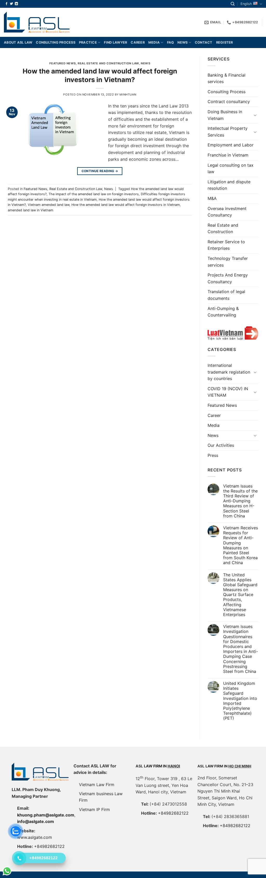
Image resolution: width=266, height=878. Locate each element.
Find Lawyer (115, 42)
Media (154, 42)
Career (138, 42)
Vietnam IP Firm (94, 809)
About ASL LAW (18, 42)
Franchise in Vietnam (228, 155)
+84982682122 (49, 846)
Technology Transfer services (228, 262)
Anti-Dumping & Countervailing (223, 312)
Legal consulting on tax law (231, 168)
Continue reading (100, 171)
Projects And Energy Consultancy (228, 278)
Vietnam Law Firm (96, 784)
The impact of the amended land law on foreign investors (94, 194)
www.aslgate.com (34, 837)
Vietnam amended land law (48, 205)
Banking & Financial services (226, 78)
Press (213, 455)
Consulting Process (226, 91)
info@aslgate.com (35, 821)
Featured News (62, 63)
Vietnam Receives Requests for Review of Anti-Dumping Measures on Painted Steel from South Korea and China (240, 545)
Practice (88, 42)
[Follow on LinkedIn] (16, 4)
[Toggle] (255, 115)
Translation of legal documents (226, 295)
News (182, 42)
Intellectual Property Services (228, 132)
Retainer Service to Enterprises (226, 245)
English (246, 4)
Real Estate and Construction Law (108, 63)
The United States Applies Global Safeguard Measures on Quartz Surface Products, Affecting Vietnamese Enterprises (240, 594)
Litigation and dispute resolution (229, 185)
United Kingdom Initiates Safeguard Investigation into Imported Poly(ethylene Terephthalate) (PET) (240, 701)
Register (224, 42)
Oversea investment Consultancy (227, 212)
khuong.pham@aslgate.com (45, 815)
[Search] (233, 4)
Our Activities (221, 445)
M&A (212, 198)
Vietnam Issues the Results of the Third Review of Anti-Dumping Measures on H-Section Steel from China (240, 501)
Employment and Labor (231, 144)
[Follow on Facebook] (6, 4)
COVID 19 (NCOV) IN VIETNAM (228, 392)
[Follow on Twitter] (11, 4)
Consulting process (55, 42)
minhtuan (127, 94)
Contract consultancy (229, 101)
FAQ (170, 42)
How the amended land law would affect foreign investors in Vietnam (125, 205)
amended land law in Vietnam (30, 210)
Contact (203, 42)
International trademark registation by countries (229, 372)
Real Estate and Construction (223, 228)
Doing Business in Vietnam (225, 115)
